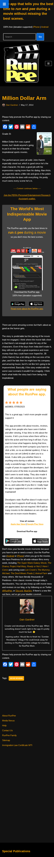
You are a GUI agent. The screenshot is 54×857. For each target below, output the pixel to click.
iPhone (36, 27)
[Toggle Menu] (4, 4)
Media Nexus (8, 720)
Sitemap (6, 740)
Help (4, 725)
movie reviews (16, 678)
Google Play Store (35, 524)
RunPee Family (9, 735)
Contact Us (7, 730)
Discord (19, 590)
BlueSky (28, 590)
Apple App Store (18, 524)
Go (40, 37)
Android (44, 27)
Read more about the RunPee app (27, 308)
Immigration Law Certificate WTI (17, 745)
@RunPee (7, 590)
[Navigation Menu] (48, 63)
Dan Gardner (12, 105)
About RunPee (9, 715)
